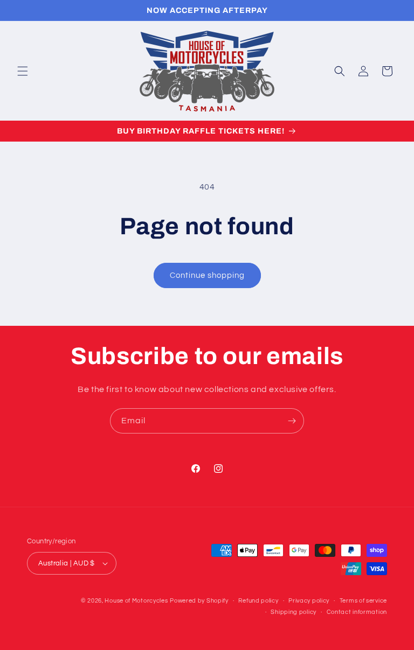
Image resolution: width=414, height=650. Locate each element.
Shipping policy (293, 612)
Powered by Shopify (199, 601)
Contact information (357, 612)
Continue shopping (207, 275)
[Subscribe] (291, 421)
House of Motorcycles (136, 601)
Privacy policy (308, 601)
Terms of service (363, 601)
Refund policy (258, 601)
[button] (22, 71)
